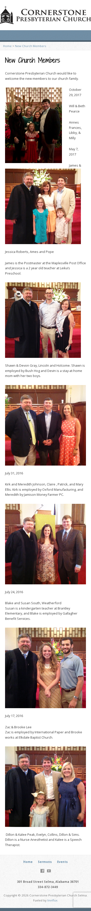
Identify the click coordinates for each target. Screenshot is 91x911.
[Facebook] (42, 871)
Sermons (45, 862)
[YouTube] (49, 871)
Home (7, 46)
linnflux (52, 900)
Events (62, 862)
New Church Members (30, 46)
